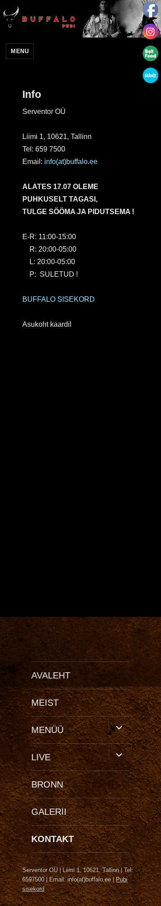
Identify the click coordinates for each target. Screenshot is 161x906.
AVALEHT (50, 675)
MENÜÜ (47, 730)
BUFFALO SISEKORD (58, 299)
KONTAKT (52, 839)
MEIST (45, 703)
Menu (20, 51)
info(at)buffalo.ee (70, 161)
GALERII (49, 812)
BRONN (47, 784)
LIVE (41, 757)
